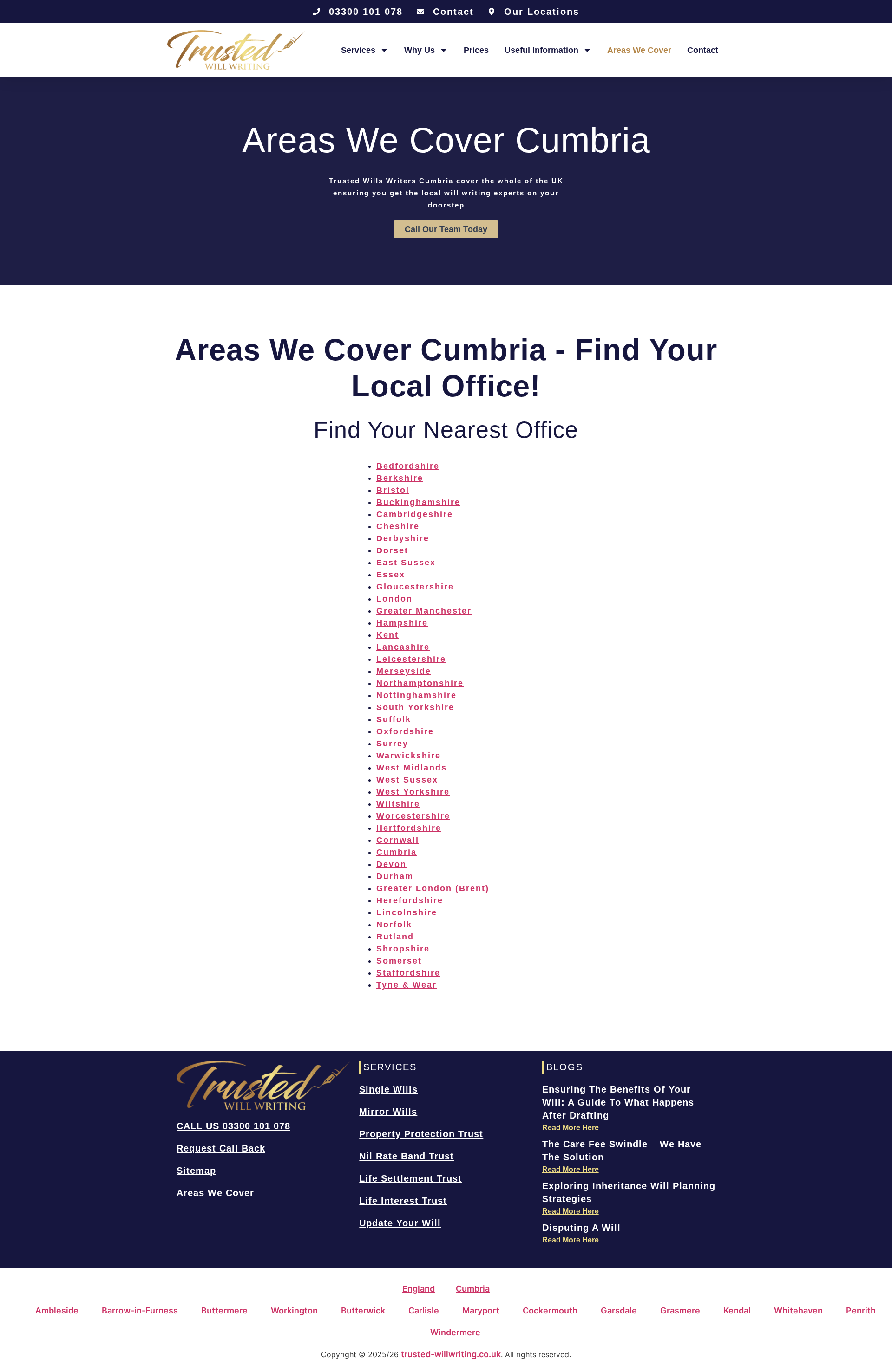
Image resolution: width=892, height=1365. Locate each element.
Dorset (392, 550)
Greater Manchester (424, 610)
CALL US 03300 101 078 (233, 1126)
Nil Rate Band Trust (406, 1156)
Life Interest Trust (403, 1201)
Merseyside (403, 671)
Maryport (480, 1310)
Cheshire (398, 526)
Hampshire (402, 623)
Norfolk (394, 924)
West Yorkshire (413, 791)
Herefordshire (409, 900)
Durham (394, 876)
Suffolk (393, 719)
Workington (294, 1310)
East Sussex (406, 562)
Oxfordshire (405, 731)
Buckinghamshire (418, 502)
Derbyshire (402, 538)
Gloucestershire (415, 586)
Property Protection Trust (421, 1134)
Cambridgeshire (414, 514)
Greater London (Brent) (432, 888)
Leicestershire (411, 659)
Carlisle (423, 1310)
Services (358, 50)
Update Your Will (400, 1223)
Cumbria (396, 852)
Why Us (419, 50)
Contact (702, 50)
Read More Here (570, 1128)
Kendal (737, 1310)
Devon (391, 864)
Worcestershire (413, 816)
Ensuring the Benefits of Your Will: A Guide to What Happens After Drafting (618, 1102)
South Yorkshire (415, 707)
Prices (476, 50)
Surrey (392, 743)
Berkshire (399, 478)
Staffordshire (408, 972)
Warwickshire (408, 755)
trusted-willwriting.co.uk (451, 1354)
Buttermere (224, 1310)
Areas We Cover (639, 50)
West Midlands (411, 767)
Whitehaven (798, 1310)
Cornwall (397, 840)
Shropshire (403, 948)
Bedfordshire (407, 466)
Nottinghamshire (416, 695)
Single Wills (388, 1089)
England (418, 1289)
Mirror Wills (388, 1111)
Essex (390, 574)
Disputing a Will (581, 1228)
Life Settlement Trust (410, 1178)
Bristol (392, 490)
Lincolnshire (406, 912)
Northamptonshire (420, 683)
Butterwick (363, 1310)
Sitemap (196, 1170)
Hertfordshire (408, 828)
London (394, 598)
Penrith (861, 1310)
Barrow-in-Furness (140, 1310)
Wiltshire (398, 804)
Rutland (395, 936)
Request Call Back (221, 1148)
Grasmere (680, 1310)
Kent (387, 635)
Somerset (399, 960)
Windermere (455, 1332)
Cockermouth (550, 1310)
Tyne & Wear (406, 985)
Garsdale (619, 1310)
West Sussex (407, 779)
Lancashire (403, 647)
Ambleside (57, 1310)
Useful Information (541, 50)
